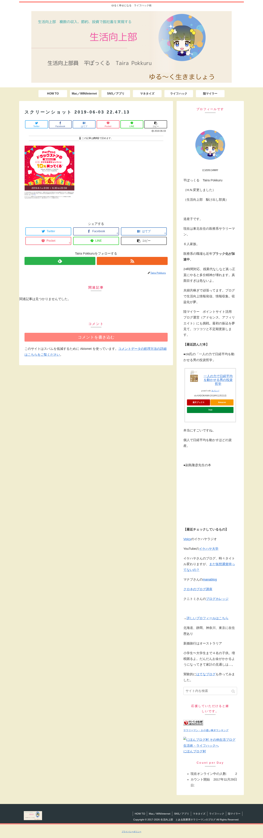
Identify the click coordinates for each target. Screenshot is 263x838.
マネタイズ (199, 813)
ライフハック (216, 813)
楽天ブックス (198, 402)
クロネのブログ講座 (197, 589)
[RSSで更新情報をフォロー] (132, 261)
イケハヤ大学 (208, 548)
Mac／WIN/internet (159, 813)
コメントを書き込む (96, 337)
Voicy (187, 539)
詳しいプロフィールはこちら (207, 618)
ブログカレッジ (217, 599)
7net (210, 410)
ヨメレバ (215, 391)
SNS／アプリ (181, 813)
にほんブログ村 (194, 751)
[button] (233, 691)
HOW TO (140, 813)
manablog (210, 579)
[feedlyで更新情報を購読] (60, 261)
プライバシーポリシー (131, 831)
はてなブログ (206, 674)
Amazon (222, 402)
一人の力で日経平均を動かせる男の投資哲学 (218, 380)
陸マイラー (234, 813)
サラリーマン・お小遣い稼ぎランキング (205, 730)
